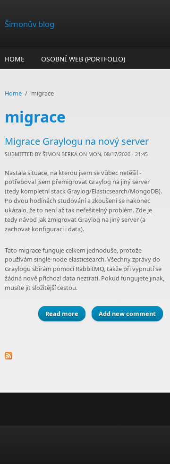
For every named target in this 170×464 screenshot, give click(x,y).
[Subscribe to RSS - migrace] (85, 355)
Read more (65, 315)
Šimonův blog (29, 23)
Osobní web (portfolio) (83, 58)
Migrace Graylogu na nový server (77, 141)
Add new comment (127, 313)
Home (15, 58)
